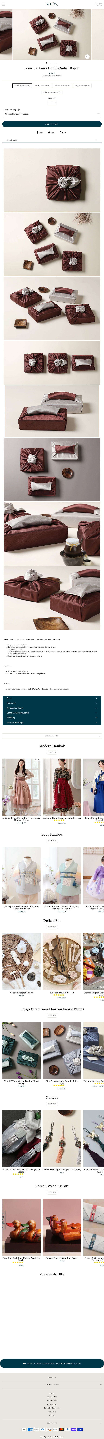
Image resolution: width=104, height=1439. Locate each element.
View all (52, 752)
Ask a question (52, 736)
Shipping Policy (52, 1404)
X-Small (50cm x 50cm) (22, 86)
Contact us (52, 1423)
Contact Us (52, 1412)
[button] (59, 820)
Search (52, 1393)
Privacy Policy (52, 1397)
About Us (52, 1377)
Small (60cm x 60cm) (42, 86)
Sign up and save (52, 1384)
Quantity (52, 98)
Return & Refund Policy (52, 1408)
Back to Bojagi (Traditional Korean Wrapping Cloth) (54, 1363)
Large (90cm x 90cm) (82, 86)
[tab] (52, 140)
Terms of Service (52, 1400)
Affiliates (52, 1415)
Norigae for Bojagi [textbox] (36, 110)
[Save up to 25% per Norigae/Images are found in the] (19, 110)
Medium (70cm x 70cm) (62, 86)
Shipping (45, 75)
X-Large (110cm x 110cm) (52, 92)
